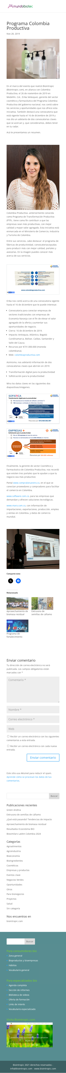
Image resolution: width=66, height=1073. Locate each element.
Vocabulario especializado (22, 1009)
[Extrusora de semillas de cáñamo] (42, 603)
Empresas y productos (18, 870)
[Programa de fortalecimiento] (17, 626)
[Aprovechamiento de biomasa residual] (17, 603)
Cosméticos (12, 865)
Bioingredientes (15, 860)
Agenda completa (18, 985)
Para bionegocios (15, 894)
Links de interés (17, 1004)
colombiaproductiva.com (27, 354)
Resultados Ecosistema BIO (20, 828)
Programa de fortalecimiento (14, 635)
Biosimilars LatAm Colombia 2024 (24, 833)
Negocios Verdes (15, 879)
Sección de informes (19, 990)
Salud (9, 903)
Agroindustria (14, 851)
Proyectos (11, 898)
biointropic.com (15, 921)
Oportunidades (14, 884)
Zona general (15, 955)
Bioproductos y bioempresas (23, 960)
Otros (9, 889)
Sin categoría (13, 908)
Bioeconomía (13, 855)
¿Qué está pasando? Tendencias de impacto (29, 819)
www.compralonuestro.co (26, 482)
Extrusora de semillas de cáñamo (41, 613)
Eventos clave (13, 874)
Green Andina (14, 809)
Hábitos (13, 965)
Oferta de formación (19, 999)
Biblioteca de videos (19, 994)
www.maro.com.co (16, 505)
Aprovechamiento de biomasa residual (17, 613)
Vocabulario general (19, 970)
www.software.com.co (18, 496)
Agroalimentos (14, 846)
